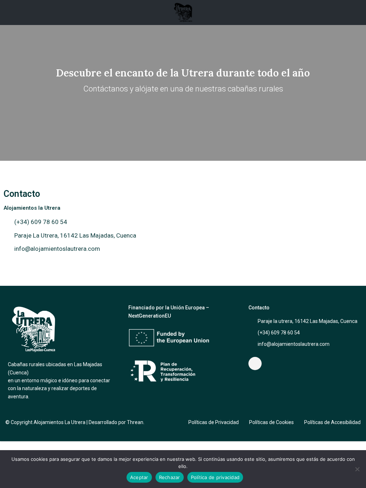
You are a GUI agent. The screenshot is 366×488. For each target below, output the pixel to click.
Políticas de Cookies (271, 422)
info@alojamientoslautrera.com (294, 344)
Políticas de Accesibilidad (332, 422)
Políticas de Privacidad (213, 422)
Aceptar (139, 477)
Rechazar (169, 477)
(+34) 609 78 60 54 (279, 332)
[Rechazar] (357, 469)
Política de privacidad (215, 477)
